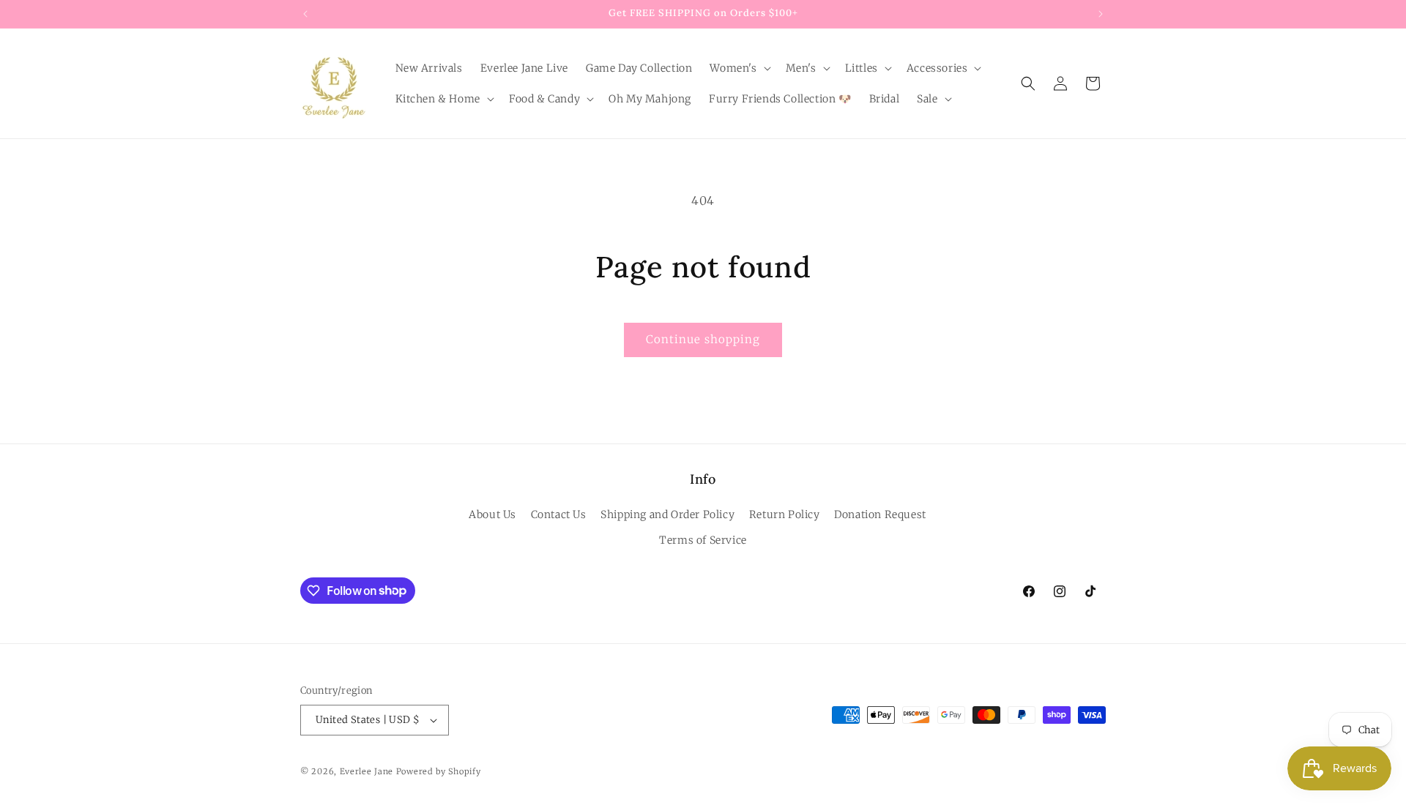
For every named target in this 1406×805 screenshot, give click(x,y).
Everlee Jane (366, 771)
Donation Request (880, 514)
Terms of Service (703, 540)
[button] (738, 68)
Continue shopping (703, 339)
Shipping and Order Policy (667, 514)
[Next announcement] (1101, 14)
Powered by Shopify (438, 771)
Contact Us (559, 514)
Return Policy (784, 514)
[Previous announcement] (305, 14)
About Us (492, 514)
